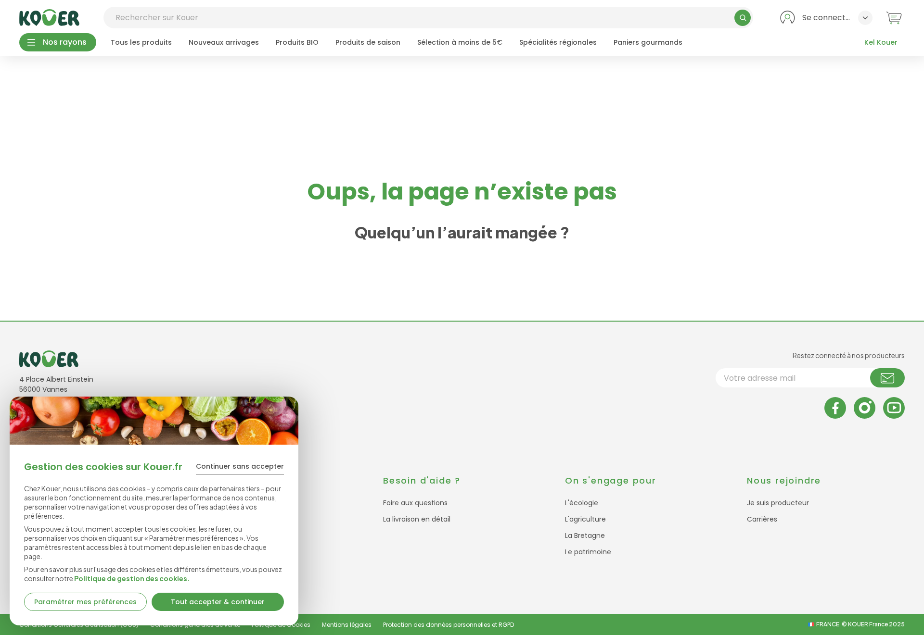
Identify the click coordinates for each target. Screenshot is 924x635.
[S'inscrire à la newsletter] (887, 377)
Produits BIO (297, 42)
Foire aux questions (415, 503)
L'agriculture (585, 519)
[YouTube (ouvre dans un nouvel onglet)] (894, 408)
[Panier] (894, 17)
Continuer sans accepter (240, 466)
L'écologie (581, 503)
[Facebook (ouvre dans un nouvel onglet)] (835, 408)
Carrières (762, 519)
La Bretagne (585, 535)
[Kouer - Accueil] (49, 17)
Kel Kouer (881, 42)
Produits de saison (367, 42)
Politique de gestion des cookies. (132, 578)
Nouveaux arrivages (224, 42)
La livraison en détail (416, 519)
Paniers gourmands (648, 42)
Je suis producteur (778, 503)
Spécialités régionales (558, 42)
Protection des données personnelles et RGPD (448, 625)
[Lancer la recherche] (742, 18)
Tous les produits (141, 42)
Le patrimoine (588, 552)
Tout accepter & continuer (218, 602)
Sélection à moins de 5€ (459, 42)
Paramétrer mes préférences (85, 602)
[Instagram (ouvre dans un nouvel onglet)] (864, 408)
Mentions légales (347, 625)
